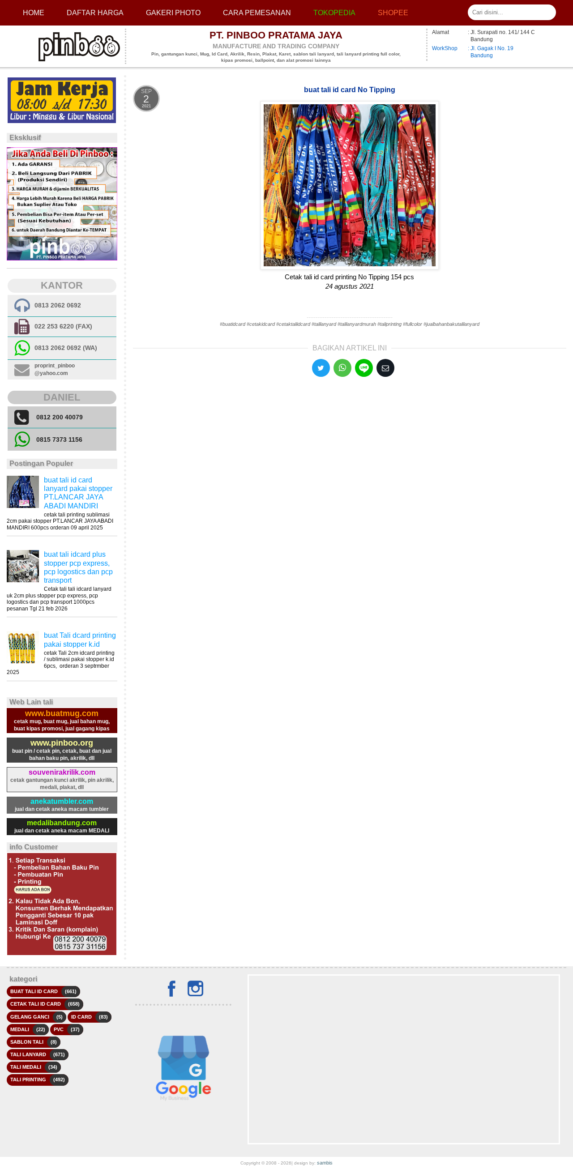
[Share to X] (321, 368)
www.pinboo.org (61, 742)
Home (33, 13)
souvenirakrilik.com (62, 772)
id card (81, 1017)
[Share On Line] (364, 368)
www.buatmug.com (61, 713)
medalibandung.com (62, 823)
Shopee (393, 13)
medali (19, 1029)
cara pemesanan (257, 13)
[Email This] (385, 368)
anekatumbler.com (61, 801)
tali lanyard (28, 1054)
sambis (325, 1162)
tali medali (25, 1067)
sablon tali (26, 1042)
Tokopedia (334, 13)
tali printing (28, 1079)
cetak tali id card (35, 1004)
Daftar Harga (95, 13)
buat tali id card (34, 991)
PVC (59, 1029)
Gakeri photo (173, 13)
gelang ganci (29, 1017)
